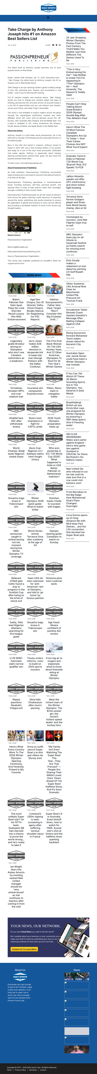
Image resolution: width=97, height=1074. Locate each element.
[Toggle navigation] (48, 18)
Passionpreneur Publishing (37, 172)
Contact (43, 1070)
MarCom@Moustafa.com (18, 247)
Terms (9, 1070)
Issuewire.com (52, 77)
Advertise (33, 1070)
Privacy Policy (20, 1070)
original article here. (16, 263)
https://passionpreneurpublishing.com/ (24, 251)
